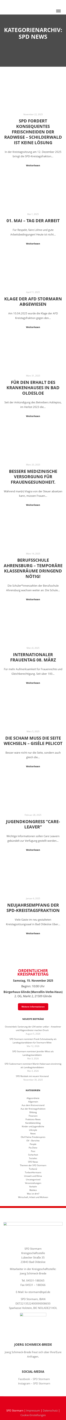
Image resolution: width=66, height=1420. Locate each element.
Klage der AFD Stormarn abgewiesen (33, 301)
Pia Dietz (33, 1147)
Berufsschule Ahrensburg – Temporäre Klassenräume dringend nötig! (33, 568)
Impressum (33, 1410)
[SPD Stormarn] (14, 7)
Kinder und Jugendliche (33, 1126)
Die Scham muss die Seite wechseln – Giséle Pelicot (33, 740)
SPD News (33, 1161)
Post (33, 1151)
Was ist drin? (33, 1193)
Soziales (33, 1158)
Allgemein (33, 1101)
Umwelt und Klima (33, 1175)
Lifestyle (33, 1129)
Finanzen (33, 1115)
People (33, 1144)
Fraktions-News (33, 1119)
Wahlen (33, 1190)
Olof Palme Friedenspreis (33, 1137)
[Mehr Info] (58, 3)
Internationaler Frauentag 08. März (33, 657)
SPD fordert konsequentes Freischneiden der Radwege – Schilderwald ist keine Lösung (33, 131)
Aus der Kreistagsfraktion (33, 1108)
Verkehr (33, 1186)
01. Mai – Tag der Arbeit (33, 220)
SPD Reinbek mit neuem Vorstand (32, 1076)
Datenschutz (50, 1410)
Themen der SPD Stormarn (33, 1165)
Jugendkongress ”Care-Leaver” (33, 824)
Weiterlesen (33, 165)
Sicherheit (33, 1154)
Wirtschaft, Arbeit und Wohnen (33, 1197)
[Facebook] (30, 1401)
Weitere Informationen (33, 1006)
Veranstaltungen (33, 1183)
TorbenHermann (33, 1172)
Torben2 (33, 1168)
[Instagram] (35, 1401)
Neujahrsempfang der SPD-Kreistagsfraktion (33, 907)
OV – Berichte (33, 1140)
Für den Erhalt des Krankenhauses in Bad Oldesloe (33, 387)
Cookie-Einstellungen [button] (33, 1415)
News (33, 1133)
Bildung (33, 1112)
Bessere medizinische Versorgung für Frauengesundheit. (33, 476)
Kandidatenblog (33, 1122)
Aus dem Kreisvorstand (33, 1105)
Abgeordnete (33, 1098)
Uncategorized (33, 1179)
